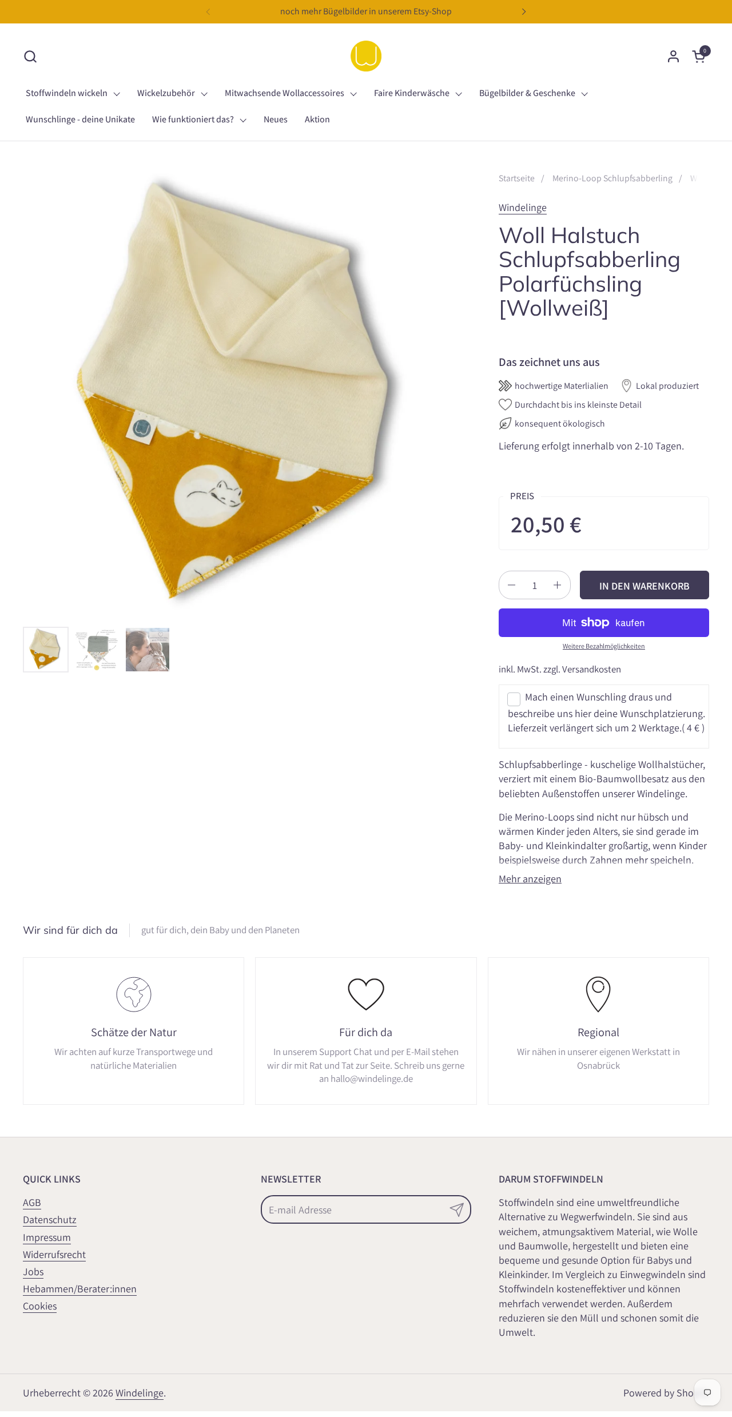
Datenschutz (50, 1219)
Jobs (33, 1271)
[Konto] (673, 56)
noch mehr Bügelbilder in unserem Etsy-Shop (366, 11)
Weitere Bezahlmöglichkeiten (604, 646)
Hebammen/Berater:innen (80, 1288)
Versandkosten (591, 669)
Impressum (47, 1237)
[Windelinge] (366, 56)
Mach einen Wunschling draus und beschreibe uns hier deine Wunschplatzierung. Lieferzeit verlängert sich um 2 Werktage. (606, 712)
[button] (30, 56)
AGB (32, 1202)
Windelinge (523, 207)
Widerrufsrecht (54, 1254)
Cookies (40, 1305)
